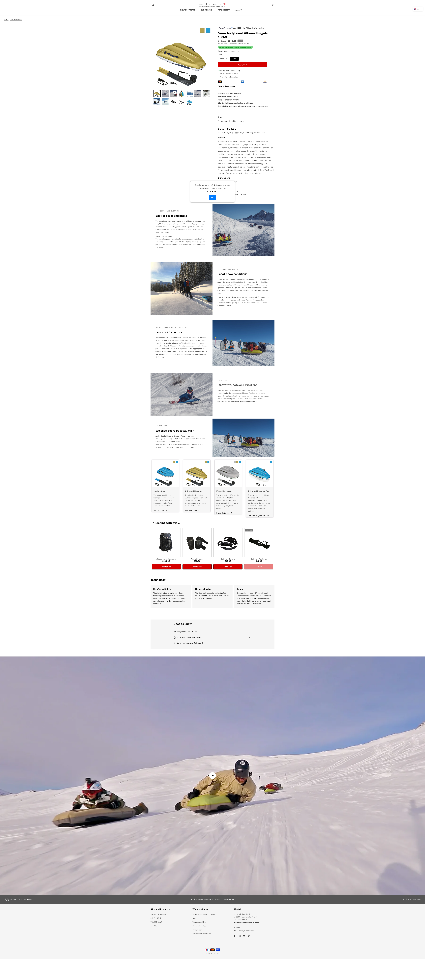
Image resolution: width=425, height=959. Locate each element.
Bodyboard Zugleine (228, 559)
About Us (154, 926)
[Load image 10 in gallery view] (181, 101)
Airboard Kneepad (197, 559)
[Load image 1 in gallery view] (156, 93)
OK (212, 198)
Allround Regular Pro (257, 516)
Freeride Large (222, 513)
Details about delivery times (228, 51)
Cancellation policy (199, 926)
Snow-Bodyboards (16, 19)
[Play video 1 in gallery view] (173, 93)
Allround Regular (192, 510)
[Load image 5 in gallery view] (197, 93)
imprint (194, 918)
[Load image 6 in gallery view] (206, 93)
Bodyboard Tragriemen (259, 559)
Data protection (198, 930)
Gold (234, 59)
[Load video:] (212, 775)
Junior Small (159, 510)
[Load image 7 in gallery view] (156, 101)
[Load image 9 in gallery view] (173, 101)
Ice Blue (223, 59)
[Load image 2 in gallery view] (165, 93)
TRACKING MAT (156, 922)
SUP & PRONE (156, 918)
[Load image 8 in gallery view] (165, 101)
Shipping (231, 44)
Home (6, 19)
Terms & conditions (199, 922)
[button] (153, 5)
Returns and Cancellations (201, 934)
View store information (229, 77)
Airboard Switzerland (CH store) (203, 914)
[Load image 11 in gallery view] (189, 101)
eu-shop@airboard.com (245, 931)
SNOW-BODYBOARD (158, 914)
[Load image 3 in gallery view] (181, 93)
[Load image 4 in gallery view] (189, 93)
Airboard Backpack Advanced (166, 559)
